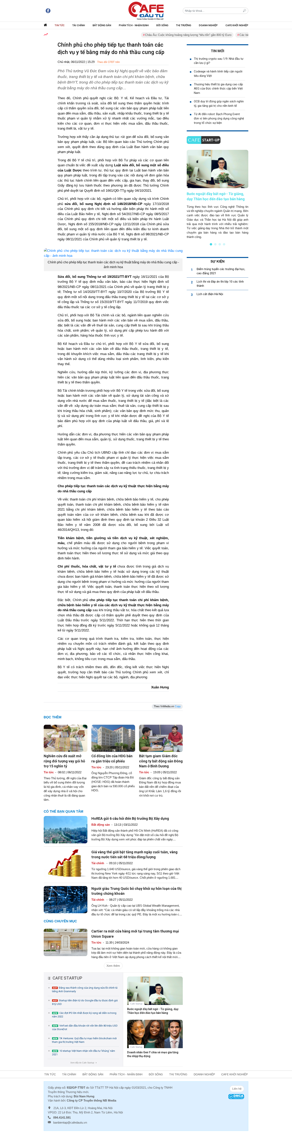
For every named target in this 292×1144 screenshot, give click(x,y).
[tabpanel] (217, 194)
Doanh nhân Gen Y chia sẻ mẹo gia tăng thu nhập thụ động (152, 1054)
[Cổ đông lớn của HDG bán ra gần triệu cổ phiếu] (113, 738)
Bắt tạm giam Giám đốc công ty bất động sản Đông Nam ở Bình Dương (161, 761)
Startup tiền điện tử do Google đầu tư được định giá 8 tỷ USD (85, 1002)
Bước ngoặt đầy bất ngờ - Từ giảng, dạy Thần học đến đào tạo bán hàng (152, 1010)
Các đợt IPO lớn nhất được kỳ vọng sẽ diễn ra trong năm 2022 (84, 1014)
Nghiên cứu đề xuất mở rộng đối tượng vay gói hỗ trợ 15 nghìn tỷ (64, 761)
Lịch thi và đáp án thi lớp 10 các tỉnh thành (220, 284)
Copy (178, 706)
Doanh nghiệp (208, 25)
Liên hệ (237, 1088)
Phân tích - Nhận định (134, 25)
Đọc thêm (52, 717)
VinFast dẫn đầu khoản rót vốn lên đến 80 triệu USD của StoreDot (85, 1027)
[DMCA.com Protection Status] (236, 1096)
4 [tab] (224, 244)
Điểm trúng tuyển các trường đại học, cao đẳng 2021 (221, 271)
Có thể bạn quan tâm (63, 811)
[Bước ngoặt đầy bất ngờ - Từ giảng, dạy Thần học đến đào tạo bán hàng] (155, 993)
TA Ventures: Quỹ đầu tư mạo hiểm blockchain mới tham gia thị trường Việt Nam (84, 1040)
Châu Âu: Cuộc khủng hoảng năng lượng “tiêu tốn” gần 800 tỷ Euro (171, 35)
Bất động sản (102, 25)
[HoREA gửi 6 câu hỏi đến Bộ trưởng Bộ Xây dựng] (65, 829)
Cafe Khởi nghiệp (236, 25)
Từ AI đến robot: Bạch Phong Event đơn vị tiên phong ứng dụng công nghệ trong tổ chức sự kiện (219, 118)
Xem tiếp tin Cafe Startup (83, 1062)
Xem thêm (113, 965)
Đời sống (162, 25)
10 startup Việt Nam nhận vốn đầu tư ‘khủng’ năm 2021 (83, 1052)
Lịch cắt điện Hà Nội (210, 294)
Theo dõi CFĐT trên (108, 62)
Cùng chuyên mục (60, 921)
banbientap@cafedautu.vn (70, 1122)
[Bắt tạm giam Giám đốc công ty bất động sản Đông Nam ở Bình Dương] (161, 738)
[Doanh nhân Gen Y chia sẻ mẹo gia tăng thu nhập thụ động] (155, 1037)
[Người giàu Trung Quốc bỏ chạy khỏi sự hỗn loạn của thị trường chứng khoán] (65, 899)
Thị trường (183, 25)
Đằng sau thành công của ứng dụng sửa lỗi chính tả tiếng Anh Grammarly (84, 989)
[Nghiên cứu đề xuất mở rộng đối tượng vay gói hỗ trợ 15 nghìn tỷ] (65, 738)
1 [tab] (211, 244)
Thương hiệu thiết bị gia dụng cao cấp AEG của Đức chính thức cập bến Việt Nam (218, 89)
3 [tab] (220, 244)
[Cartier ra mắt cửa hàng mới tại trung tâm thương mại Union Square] (65, 942)
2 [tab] (215, 244)
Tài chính (78, 25)
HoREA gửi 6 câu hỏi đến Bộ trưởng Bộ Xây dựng (130, 818)
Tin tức (60, 25)
